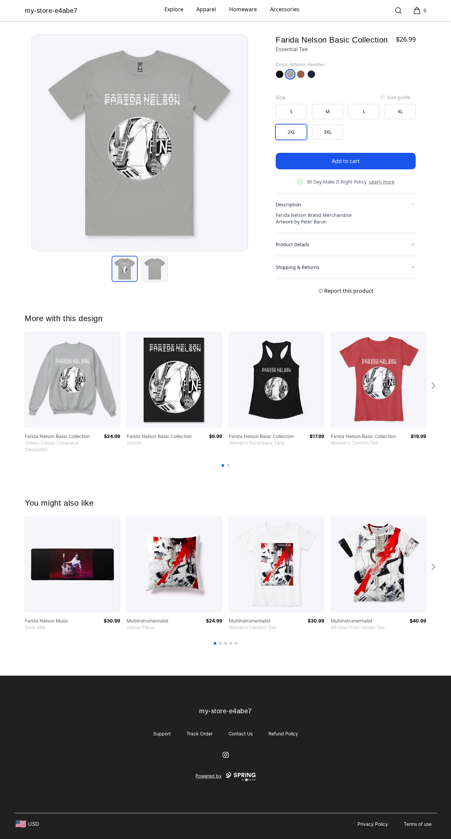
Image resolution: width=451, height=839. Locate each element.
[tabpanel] (139, 143)
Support (162, 733)
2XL (291, 132)
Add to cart (346, 161)
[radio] (291, 111)
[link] (72, 379)
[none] (394, 97)
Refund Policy (283, 733)
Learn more (382, 182)
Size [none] (281, 97)
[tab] (124, 268)
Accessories (284, 9)
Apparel (206, 9)
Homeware (243, 9)
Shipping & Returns (297, 267)
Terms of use (418, 824)
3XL (327, 132)
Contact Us (240, 733)
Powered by (208, 776)
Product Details (292, 244)
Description (288, 204)
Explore (173, 9)
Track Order (200, 733)
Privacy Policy (373, 824)
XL (400, 111)
